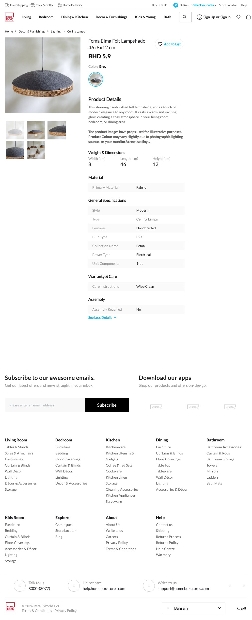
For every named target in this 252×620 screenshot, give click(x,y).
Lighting (56, 31)
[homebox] (11, 17)
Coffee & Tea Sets (119, 465)
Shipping (162, 530)
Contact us (164, 524)
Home (9, 31)
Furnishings (14, 459)
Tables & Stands (16, 447)
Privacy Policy (117, 542)
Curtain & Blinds (17, 465)
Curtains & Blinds (169, 453)
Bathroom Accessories (223, 447)
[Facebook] (230, 586)
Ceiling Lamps (76, 31)
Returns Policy (167, 542)
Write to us (114, 530)
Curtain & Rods (218, 453)
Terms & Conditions (121, 549)
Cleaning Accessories (122, 489)
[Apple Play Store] (156, 407)
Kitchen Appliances (121, 495)
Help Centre (165, 549)
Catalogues (63, 524)
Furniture (62, 447)
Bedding (61, 453)
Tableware (164, 471)
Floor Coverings (67, 459)
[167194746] (95, 79)
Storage (10, 489)
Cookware (114, 471)
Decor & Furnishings (32, 31)
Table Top (163, 465)
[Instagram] (243, 586)
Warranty (163, 555)
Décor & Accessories (21, 483)
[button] (238, 17)
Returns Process (168, 537)
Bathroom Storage (220, 459)
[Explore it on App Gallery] (230, 407)
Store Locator (65, 530)
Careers (112, 537)
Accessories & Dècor (172, 489)
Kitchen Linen (116, 477)
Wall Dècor (13, 471)
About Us (113, 524)
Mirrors (212, 471)
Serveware (114, 501)
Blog (58, 537)
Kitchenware (116, 447)
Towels (211, 465)
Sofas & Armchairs (19, 453)
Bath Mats (214, 483)
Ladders (212, 477)
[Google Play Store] (193, 407)
